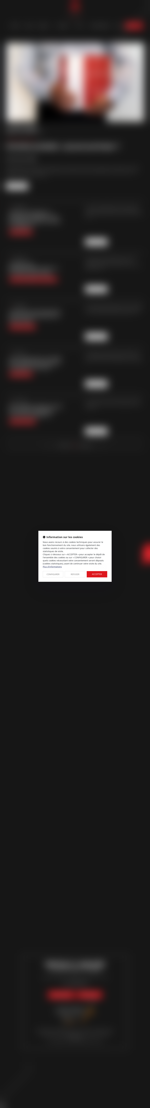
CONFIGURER (53, 574)
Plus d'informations (52, 566)
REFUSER (75, 574)
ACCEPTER (97, 574)
